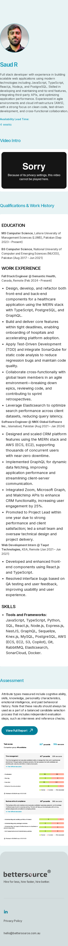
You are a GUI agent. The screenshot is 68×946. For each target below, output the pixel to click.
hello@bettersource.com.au (22, 933)
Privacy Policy (13, 921)
